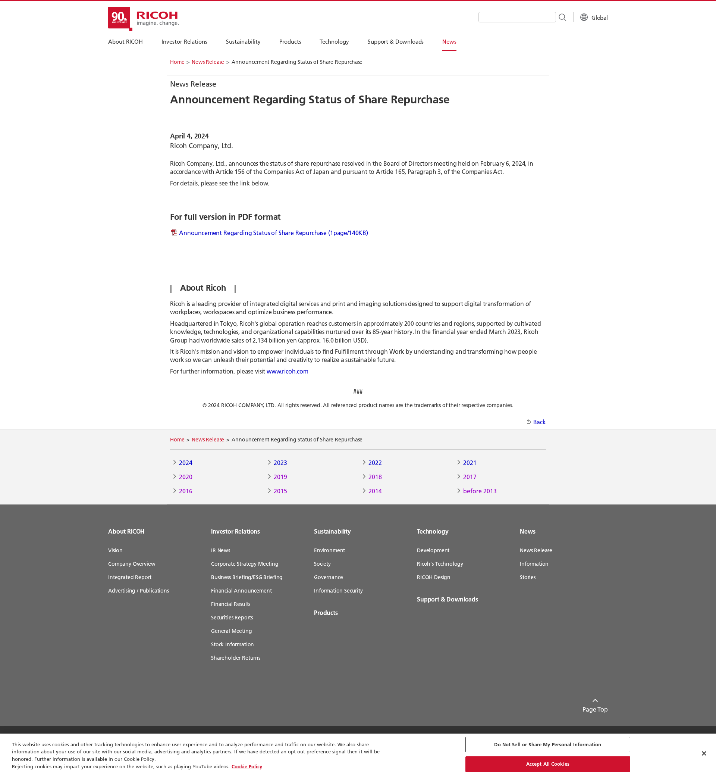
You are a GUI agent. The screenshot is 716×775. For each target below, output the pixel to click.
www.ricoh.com (287, 371)
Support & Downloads (447, 599)
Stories (528, 577)
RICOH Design (433, 577)
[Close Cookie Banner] (704, 753)
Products (326, 612)
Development (433, 550)
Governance (328, 577)
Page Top (595, 709)
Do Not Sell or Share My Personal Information (547, 744)
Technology (432, 531)
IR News (220, 550)
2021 (470, 462)
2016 (185, 491)
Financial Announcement (241, 590)
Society (322, 563)
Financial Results (230, 604)
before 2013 (480, 491)
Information (534, 563)
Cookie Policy (247, 766)
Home (177, 62)
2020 (185, 477)
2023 (280, 462)
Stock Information (232, 644)
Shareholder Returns (235, 657)
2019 (280, 477)
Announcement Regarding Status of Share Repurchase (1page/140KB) (273, 233)
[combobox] (517, 17)
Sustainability (332, 531)
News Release (208, 62)
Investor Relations (235, 531)
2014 (375, 491)
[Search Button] (562, 16)
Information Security (338, 590)
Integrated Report (129, 577)
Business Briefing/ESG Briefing (247, 577)
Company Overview (131, 563)
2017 (470, 477)
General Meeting (231, 631)
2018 (375, 477)
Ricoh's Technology (440, 563)
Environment (329, 550)
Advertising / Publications (138, 590)
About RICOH (126, 531)
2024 (185, 462)
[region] (358, 754)
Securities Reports (232, 617)
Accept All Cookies (547, 763)
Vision (115, 550)
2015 (280, 491)
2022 (375, 462)
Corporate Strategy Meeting (245, 563)
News (527, 531)
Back (539, 422)
